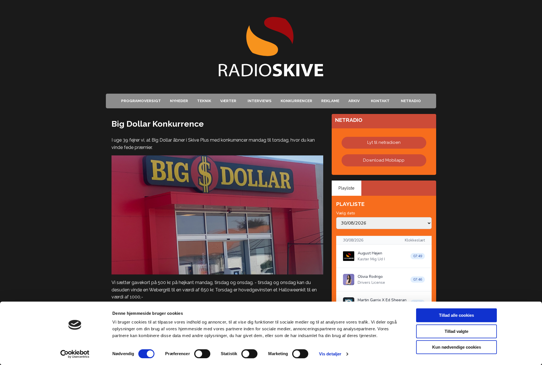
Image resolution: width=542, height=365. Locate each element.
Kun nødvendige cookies (456, 347)
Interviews (260, 100)
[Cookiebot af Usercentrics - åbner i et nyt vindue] (75, 354)
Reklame (330, 100)
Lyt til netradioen (384, 142)
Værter (228, 100)
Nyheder (179, 100)
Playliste (346, 188)
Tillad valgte (456, 331)
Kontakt (380, 100)
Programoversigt (141, 100)
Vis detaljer (330, 353)
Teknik (204, 100)
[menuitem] (141, 101)
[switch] (202, 353)
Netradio (411, 100)
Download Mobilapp (384, 160)
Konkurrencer (296, 100)
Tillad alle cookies (456, 315)
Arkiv (354, 100)
